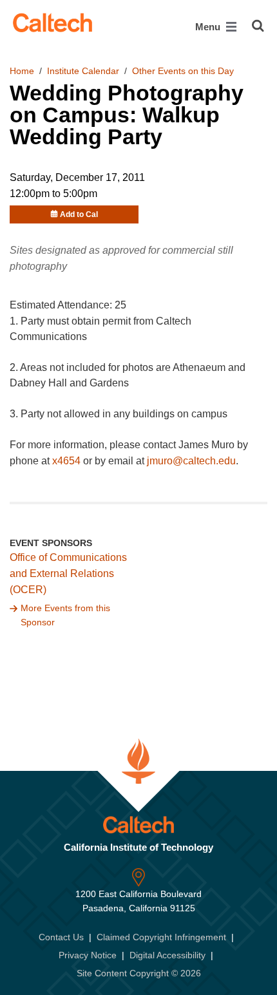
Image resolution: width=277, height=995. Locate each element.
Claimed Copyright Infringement (161, 937)
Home (22, 71)
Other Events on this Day (183, 71)
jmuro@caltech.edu (191, 460)
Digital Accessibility (167, 955)
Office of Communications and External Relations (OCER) (68, 573)
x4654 (66, 460)
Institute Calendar (83, 71)
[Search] (258, 25)
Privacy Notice (88, 955)
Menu (209, 26)
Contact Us (61, 937)
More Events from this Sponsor (65, 615)
